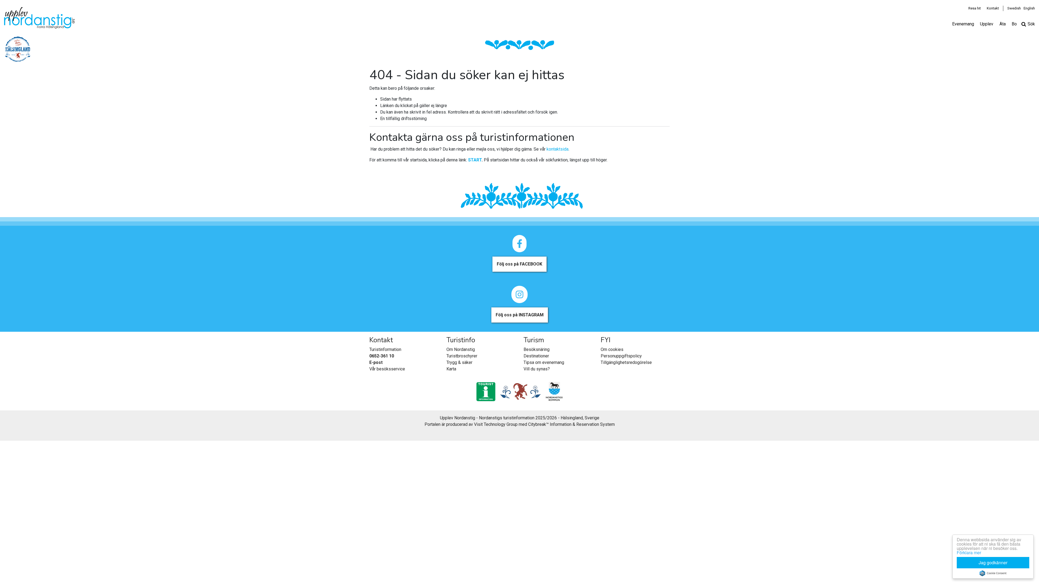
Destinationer (536, 356)
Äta (1002, 23)
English (1029, 8)
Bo (1014, 23)
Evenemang (963, 23)
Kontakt (993, 8)
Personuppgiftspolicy (621, 356)
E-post (376, 362)
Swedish (1014, 8)
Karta (451, 368)
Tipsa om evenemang (544, 362)
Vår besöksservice (387, 368)
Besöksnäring (537, 349)
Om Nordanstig (460, 349)
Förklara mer (969, 552)
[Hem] (39, 18)
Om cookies (612, 349)
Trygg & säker (459, 362)
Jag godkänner (993, 562)
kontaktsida (557, 149)
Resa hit (974, 8)
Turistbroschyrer (461, 356)
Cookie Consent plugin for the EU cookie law (993, 573)
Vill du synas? (537, 368)
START (475, 159)
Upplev (986, 23)
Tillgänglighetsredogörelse (626, 362)
